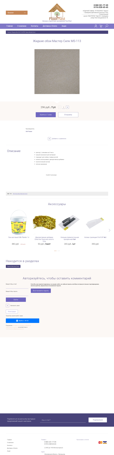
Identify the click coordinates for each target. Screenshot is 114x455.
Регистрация (12, 311)
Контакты (34, 26)
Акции (64, 26)
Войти (16, 300)
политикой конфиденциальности (15, 329)
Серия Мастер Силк (30, 32)
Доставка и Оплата (50, 26)
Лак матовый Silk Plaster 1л (18, 237)
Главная (10, 26)
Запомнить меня (15, 305)
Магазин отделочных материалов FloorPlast (57, 21)
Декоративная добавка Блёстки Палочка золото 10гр (44, 239)
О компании (21, 26)
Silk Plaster (29, 131)
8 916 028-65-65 (101, 7)
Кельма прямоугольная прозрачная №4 (70, 238)
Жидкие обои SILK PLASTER (18, 32)
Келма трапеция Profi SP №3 (95, 237)
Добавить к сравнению (59, 138)
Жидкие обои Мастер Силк (20, 193)
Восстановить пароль (41, 291)
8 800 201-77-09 (101, 5)
